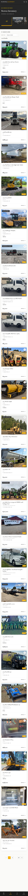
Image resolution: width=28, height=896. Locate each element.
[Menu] (26, 1)
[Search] (24, 1)
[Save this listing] (25, 43)
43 (18, 857)
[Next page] (22, 857)
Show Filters (6, 32)
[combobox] (12, 35)
